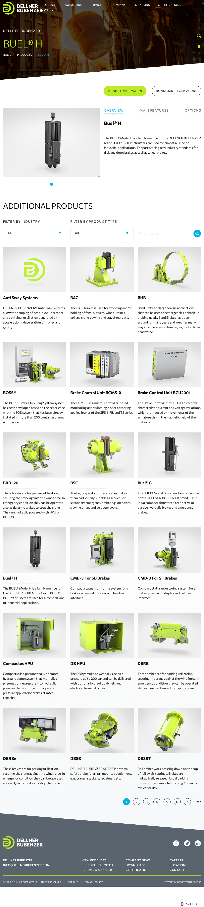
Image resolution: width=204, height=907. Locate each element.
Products (49, 4)
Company (119, 4)
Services (97, 4)
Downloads (135, 865)
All (10, 233)
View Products (94, 860)
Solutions (73, 4)
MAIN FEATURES (154, 110)
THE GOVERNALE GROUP (189, 882)
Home (7, 54)
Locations (141, 4)
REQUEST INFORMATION (125, 90)
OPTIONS (193, 110)
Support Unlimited (97, 865)
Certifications (169, 4)
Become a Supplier (97, 869)
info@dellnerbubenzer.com (26, 865)
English (189, 904)
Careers (176, 860)
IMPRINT (73, 882)
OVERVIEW (114, 110)
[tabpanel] (51, 142)
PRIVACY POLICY (93, 882)
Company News (138, 860)
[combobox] (189, 904)
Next (199, 801)
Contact (48, 9)
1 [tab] (51, 184)
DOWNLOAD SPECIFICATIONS (176, 90)
